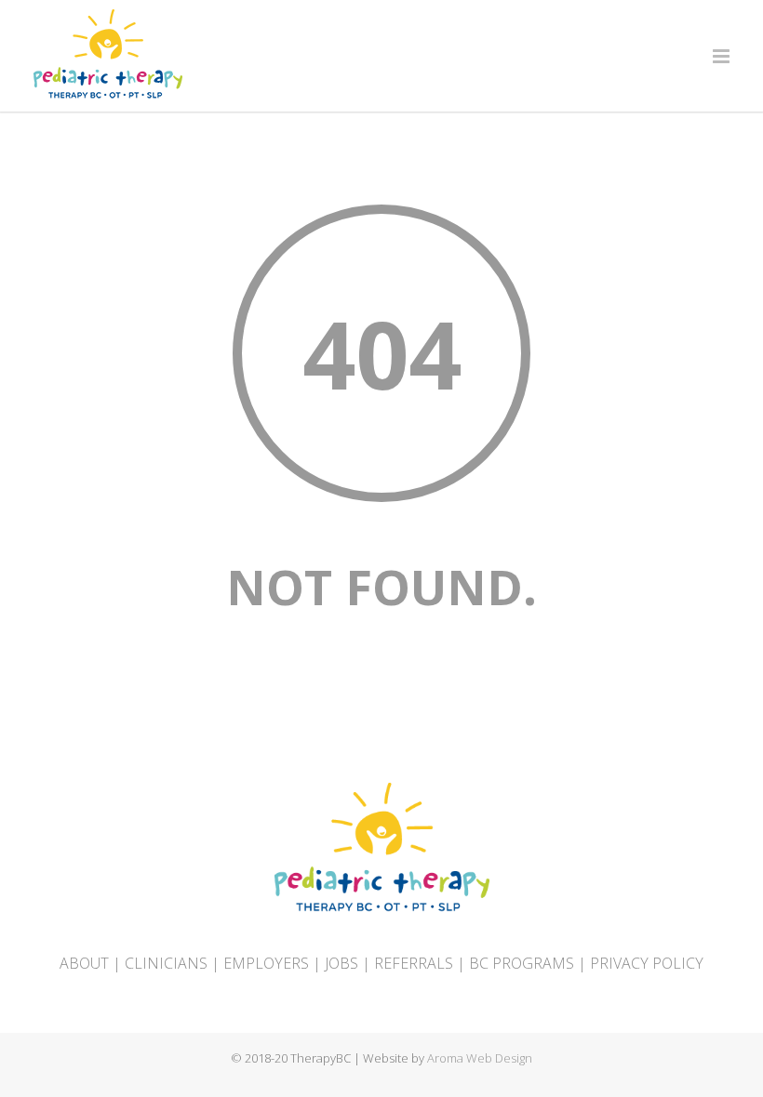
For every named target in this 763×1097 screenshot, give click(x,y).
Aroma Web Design (479, 1058)
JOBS (341, 963)
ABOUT (84, 963)
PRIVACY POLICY (646, 963)
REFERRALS (413, 963)
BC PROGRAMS (521, 963)
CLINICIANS (166, 963)
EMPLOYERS (266, 963)
